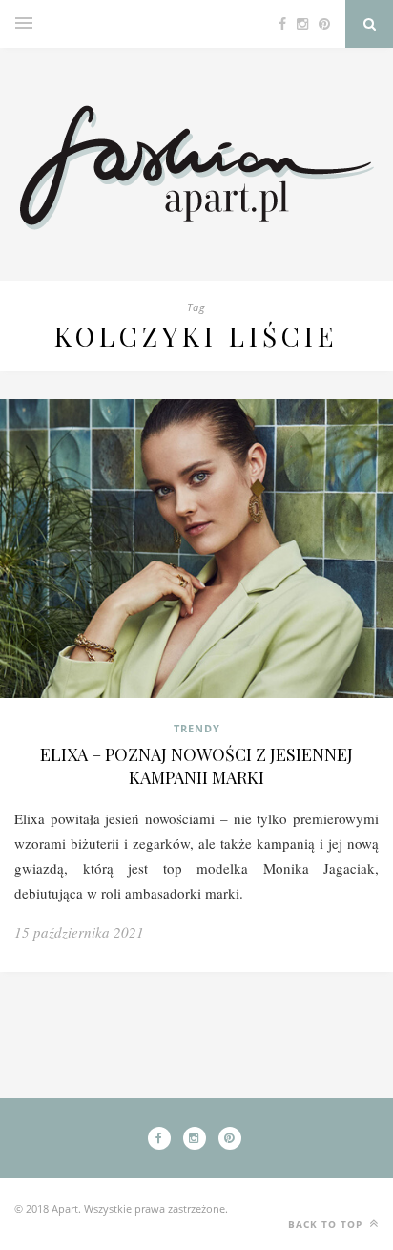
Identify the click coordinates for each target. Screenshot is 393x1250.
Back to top (327, 1224)
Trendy (197, 728)
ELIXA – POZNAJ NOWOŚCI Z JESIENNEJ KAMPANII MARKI (196, 766)
